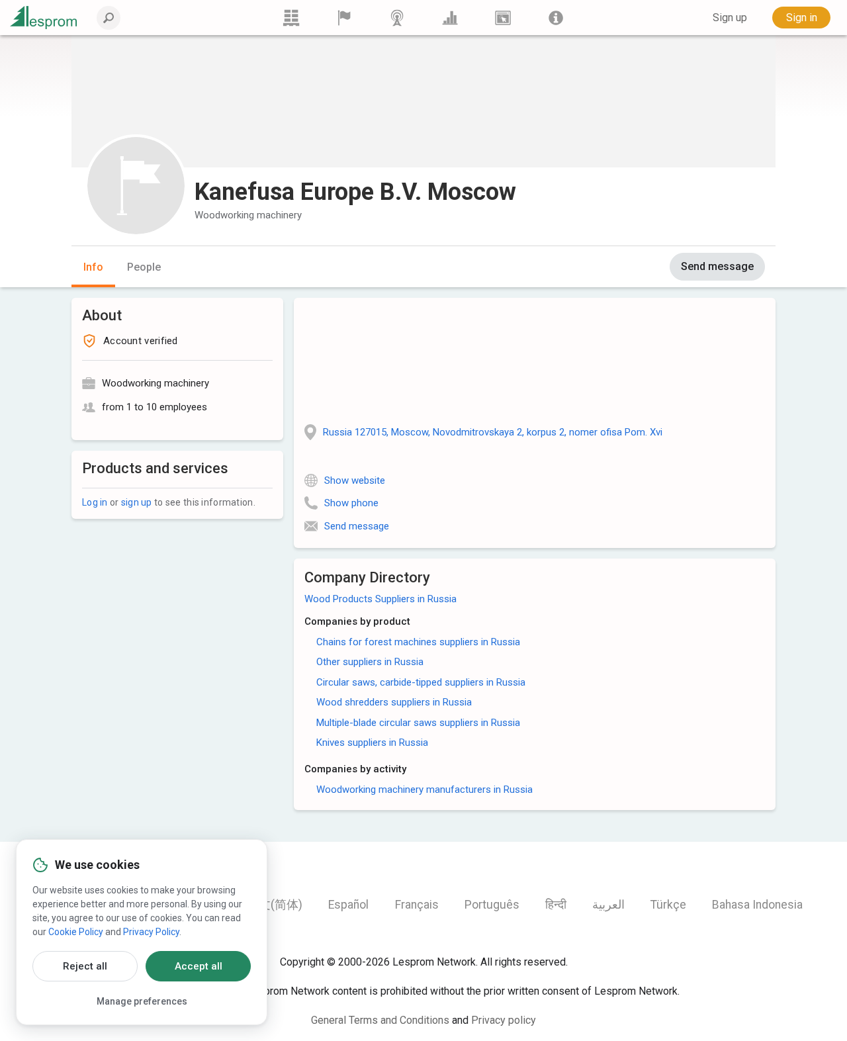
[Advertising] (503, 17)
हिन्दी (555, 904)
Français (417, 904)
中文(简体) (274, 904)
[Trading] (291, 17)
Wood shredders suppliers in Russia (394, 702)
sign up (136, 502)
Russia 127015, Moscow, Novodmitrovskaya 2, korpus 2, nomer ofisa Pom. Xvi (492, 432)
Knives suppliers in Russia (372, 742)
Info (93, 267)
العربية (608, 904)
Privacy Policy (151, 932)
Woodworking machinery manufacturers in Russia (424, 789)
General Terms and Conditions (380, 1020)
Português (492, 904)
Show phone (351, 503)
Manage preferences (142, 1001)
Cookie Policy (75, 932)
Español (348, 904)
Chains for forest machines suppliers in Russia (418, 642)
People (144, 267)
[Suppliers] (344, 17)
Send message (717, 266)
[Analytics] (450, 17)
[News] (397, 17)
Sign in (801, 17)
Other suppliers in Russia (370, 662)
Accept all (198, 966)
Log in (95, 502)
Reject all (85, 966)
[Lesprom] (556, 17)
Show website (354, 480)
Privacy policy (503, 1020)
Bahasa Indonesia (757, 904)
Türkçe (668, 904)
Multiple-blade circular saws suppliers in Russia (418, 723)
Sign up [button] (730, 17)
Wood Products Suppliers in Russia (380, 599)
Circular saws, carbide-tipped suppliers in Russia (420, 682)
